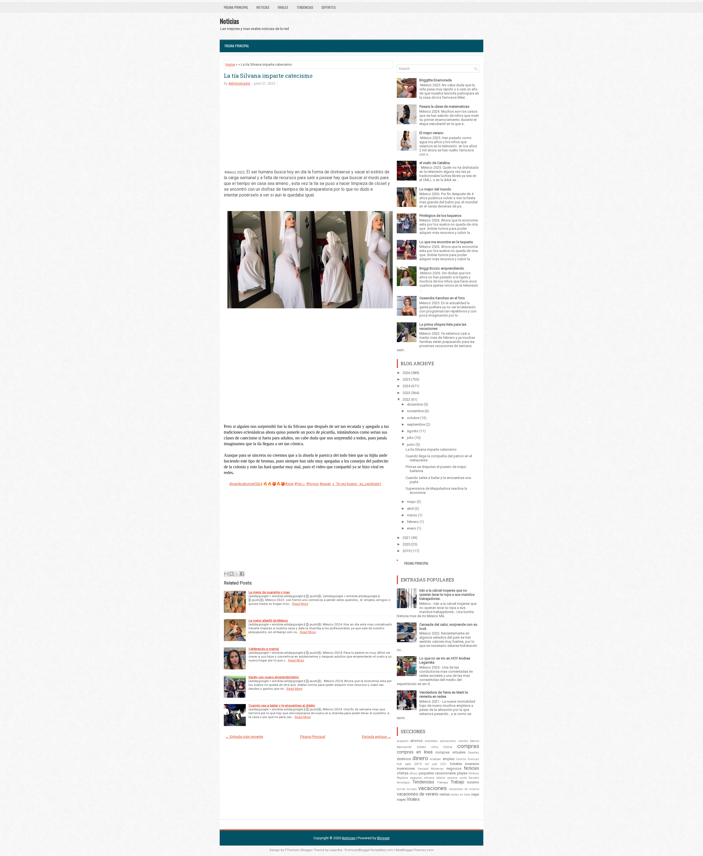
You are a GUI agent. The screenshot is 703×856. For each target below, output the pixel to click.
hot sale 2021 (436, 764)
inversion (472, 764)
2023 (406, 393)
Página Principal (236, 7)
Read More (300, 604)
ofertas (402, 773)
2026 (406, 373)
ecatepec (435, 759)
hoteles (456, 764)
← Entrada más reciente (244, 737)
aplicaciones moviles (454, 741)
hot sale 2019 (409, 764)
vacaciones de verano (417, 794)
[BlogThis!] (231, 574)
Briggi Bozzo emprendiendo (441, 268)
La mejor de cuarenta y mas (269, 592)
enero (411, 528)
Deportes (329, 7)
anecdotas (431, 741)
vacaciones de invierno (464, 789)
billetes (421, 747)
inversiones (406, 768)
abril (410, 508)
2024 (406, 386)
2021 (406, 538)
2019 (406, 551)
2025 (406, 379)
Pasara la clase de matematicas (444, 106)
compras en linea (415, 752)
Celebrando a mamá (264, 649)
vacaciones (432, 788)
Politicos (473, 773)
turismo (473, 782)
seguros (416, 778)
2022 (406, 399)
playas (462, 773)
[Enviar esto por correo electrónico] (226, 574)
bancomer (404, 747)
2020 (406, 544)
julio (410, 438)
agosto (413, 431)
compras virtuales (450, 752)
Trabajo (457, 782)
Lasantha (335, 850)
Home (230, 64)
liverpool (423, 769)
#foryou (312, 484)
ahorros (416, 741)
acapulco (402, 741)
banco (474, 741)
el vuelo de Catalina (434, 163)
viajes (401, 799)
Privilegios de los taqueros (440, 216)
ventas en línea (460, 794)
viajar (475, 794)
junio (411, 444)
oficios (413, 773)
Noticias (262, 7)
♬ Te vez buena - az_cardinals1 (356, 484)
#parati (325, 484)
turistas (412, 789)
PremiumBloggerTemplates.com (369, 850)
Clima (447, 747)
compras (468, 746)
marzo (412, 515)
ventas (444, 794)
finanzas (473, 759)
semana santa (457, 778)
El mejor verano (431, 133)
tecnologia (403, 782)
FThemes (292, 850)
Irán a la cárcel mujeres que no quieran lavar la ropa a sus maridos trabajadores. (447, 594)
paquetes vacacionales (437, 773)
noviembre (415, 411)
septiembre (416, 424)
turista (401, 789)
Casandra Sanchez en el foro (442, 298)
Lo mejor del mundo (435, 189)
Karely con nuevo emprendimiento (274, 677)
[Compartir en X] (236, 574)
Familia (461, 759)
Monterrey (437, 769)
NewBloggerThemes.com (415, 850)
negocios (453, 768)
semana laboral (434, 778)
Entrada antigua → (376, 737)
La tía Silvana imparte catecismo (268, 75)
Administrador (239, 83)
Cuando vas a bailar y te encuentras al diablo (282, 705)
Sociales (474, 778)
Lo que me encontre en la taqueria (446, 242)
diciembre (415, 404)
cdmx (434, 747)
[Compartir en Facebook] (242, 574)
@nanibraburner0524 (245, 484)
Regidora (402, 778)
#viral (289, 484)
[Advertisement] (308, 127)
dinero (420, 758)
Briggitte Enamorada (435, 80)
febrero (413, 522)
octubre (413, 418)
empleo (449, 759)
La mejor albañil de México (268, 620)
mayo (411, 502)
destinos (404, 759)
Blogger (383, 838)
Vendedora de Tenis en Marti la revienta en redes (443, 694)
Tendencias (305, 7)
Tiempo (442, 782)
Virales (283, 7)
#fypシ (299, 484)
